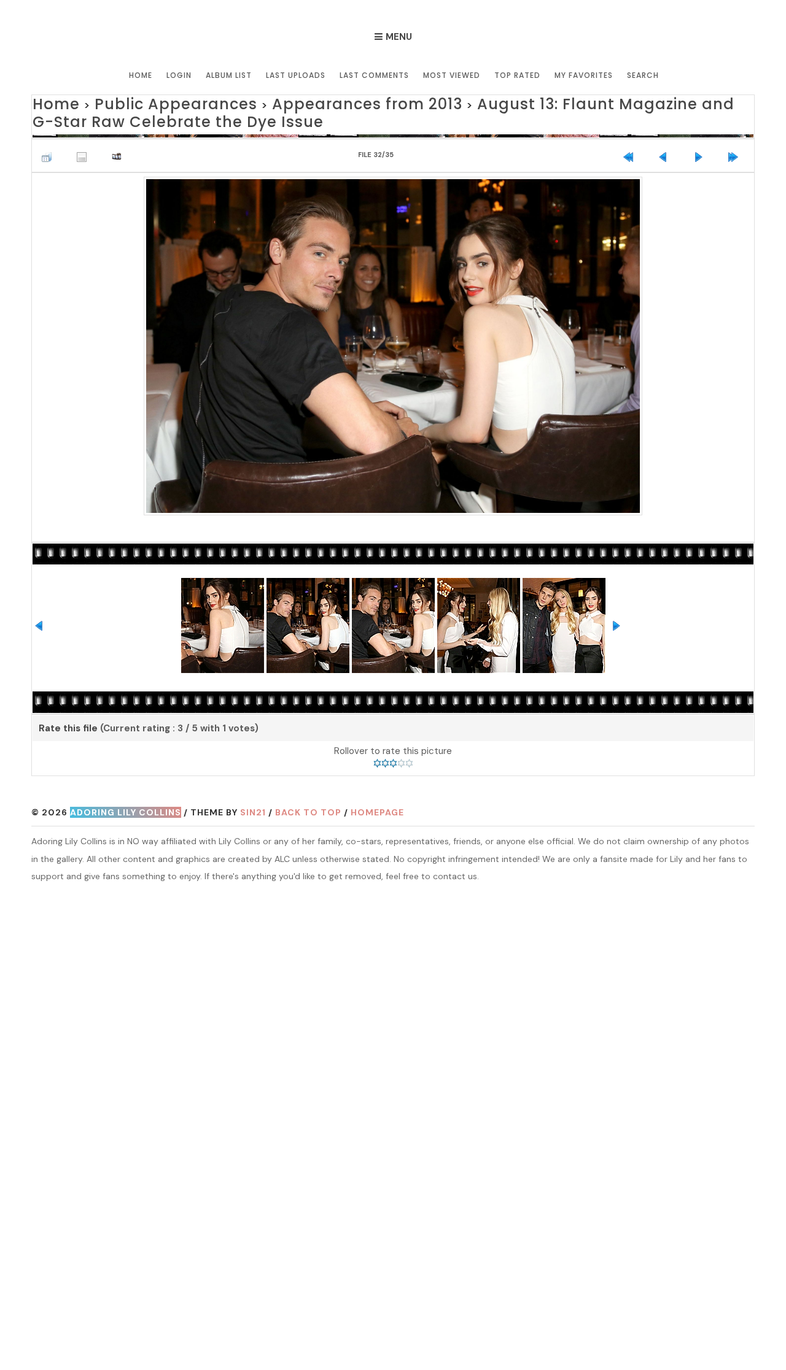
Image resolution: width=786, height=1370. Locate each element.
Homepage (377, 804)
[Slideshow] (120, 145)
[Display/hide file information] (85, 145)
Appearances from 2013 (291, 102)
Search (643, 75)
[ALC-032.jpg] (393, 336)
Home (140, 75)
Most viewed (451, 75)
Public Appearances (143, 102)
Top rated (517, 75)
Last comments (374, 75)
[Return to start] (631, 145)
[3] (393, 755)
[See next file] (701, 145)
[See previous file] (666, 145)
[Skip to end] (736, 145)
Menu (399, 37)
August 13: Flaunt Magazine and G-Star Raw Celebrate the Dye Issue (383, 108)
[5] (409, 755)
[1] (377, 755)
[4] (401, 755)
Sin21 (253, 804)
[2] (385, 755)
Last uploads (295, 75)
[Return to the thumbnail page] (50, 145)
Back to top (308, 804)
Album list (229, 75)
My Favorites (583, 75)
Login (179, 75)
